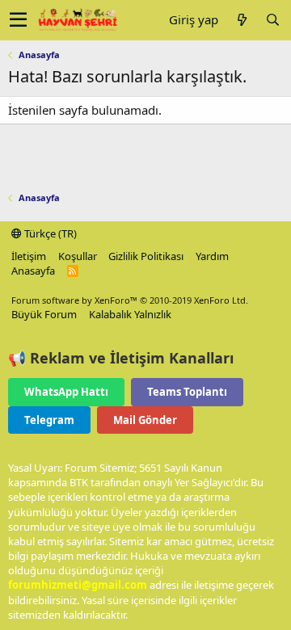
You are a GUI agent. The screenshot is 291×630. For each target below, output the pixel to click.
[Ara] (272, 20)
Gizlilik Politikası (145, 256)
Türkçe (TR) (49, 233)
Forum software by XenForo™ (129, 300)
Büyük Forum (44, 314)
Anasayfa (33, 270)
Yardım (212, 256)
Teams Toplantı (187, 391)
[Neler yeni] (241, 20)
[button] (18, 20)
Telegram (49, 420)
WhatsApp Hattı (66, 391)
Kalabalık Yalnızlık (130, 314)
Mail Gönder (145, 420)
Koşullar (77, 256)
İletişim (28, 256)
